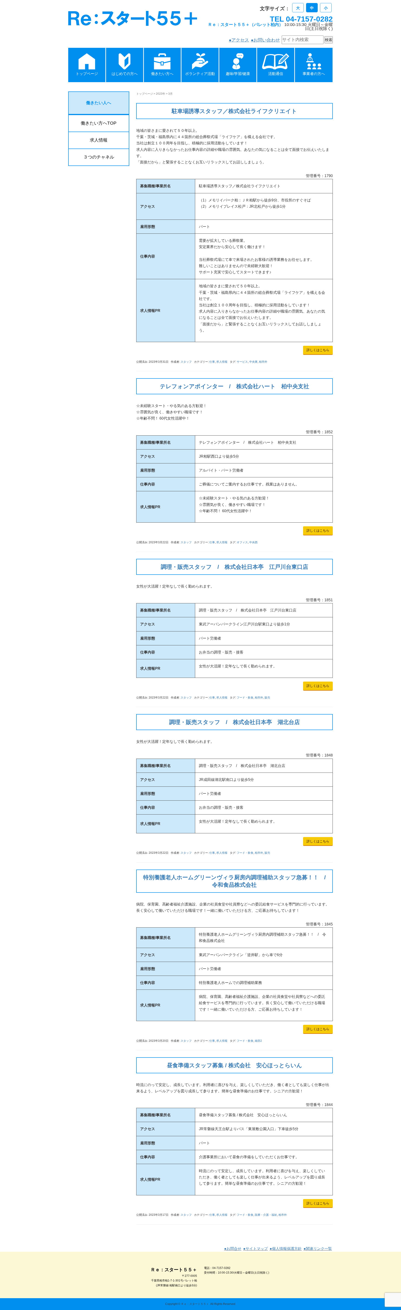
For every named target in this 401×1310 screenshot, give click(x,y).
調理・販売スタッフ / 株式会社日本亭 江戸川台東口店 (234, 567)
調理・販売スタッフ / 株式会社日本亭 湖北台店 (234, 722)
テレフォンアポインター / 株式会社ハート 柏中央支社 (234, 386)
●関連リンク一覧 (318, 1249)
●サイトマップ (255, 1249)
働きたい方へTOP (98, 123)
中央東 (253, 361)
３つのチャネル (98, 157)
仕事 (212, 361)
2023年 (160, 93)
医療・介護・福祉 (266, 1214)
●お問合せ (232, 1249)
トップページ (144, 93)
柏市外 (263, 361)
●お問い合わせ (265, 40)
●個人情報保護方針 (286, 1249)
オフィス (242, 542)
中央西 (253, 542)
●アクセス (239, 40)
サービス (242, 361)
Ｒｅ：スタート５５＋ (195, 1304)
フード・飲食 (245, 697)
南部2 (258, 1040)
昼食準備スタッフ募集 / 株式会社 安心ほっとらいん (234, 1065)
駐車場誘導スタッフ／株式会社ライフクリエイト (234, 111)
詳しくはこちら (318, 350)
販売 (267, 697)
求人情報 (221, 361)
